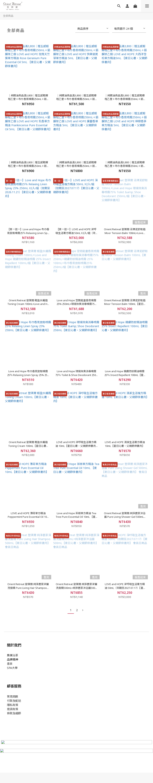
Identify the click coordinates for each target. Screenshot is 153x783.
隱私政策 (12, 705)
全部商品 (8, 16)
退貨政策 (12, 709)
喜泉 (10, 664)
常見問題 (12, 696)
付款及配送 (14, 701)
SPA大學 (12, 668)
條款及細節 (14, 713)
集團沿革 (12, 655)
